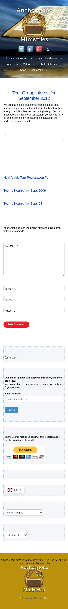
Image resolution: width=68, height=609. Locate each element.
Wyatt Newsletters (47, 58)
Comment (11, 246)
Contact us (37, 70)
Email (9, 300)
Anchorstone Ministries (32, 598)
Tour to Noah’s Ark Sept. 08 (22, 203)
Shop (23, 70)
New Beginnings (50, 140)
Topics (9, 64)
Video (26, 64)
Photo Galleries (48, 64)
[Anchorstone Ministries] (34, 41)
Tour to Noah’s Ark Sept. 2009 (24, 190)
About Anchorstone (16, 58)
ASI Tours (8, 173)
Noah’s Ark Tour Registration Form (28, 135)
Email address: (13, 393)
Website (10, 311)
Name (9, 289)
